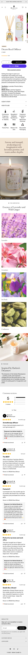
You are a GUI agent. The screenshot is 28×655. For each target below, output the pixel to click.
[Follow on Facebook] (10, 649)
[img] (11, 416)
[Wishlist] (22, 7)
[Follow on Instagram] (14, 649)
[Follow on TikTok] (17, 649)
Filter (15, 410)
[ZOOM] (25, 40)
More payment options (14, 70)
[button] (20, 397)
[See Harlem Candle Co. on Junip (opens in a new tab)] (17, 609)
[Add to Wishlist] (26, 14)
